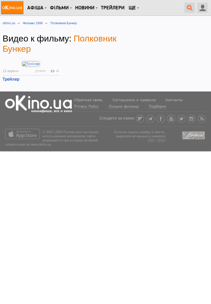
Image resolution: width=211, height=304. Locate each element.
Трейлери (113, 8)
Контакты (174, 100)
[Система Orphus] (194, 134)
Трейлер (11, 79)
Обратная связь (88, 100)
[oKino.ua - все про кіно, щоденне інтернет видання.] (13, 7)
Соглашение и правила (134, 100)
